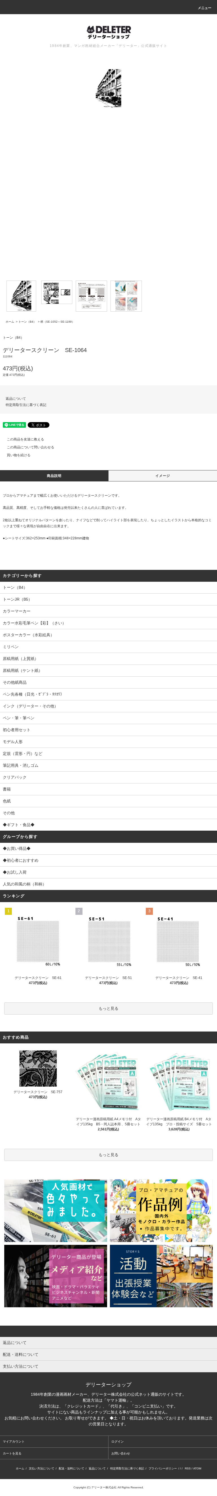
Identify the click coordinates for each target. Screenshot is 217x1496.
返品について (16, 399)
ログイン (117, 1441)
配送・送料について (71, 1468)
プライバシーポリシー (163, 1468)
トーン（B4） (27, 321)
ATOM (197, 1468)
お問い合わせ (120, 1453)
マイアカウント (14, 1441)
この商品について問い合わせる (30, 447)
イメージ (162, 476)
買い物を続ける (19, 455)
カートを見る (12, 1453)
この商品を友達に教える (25, 439)
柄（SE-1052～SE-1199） (57, 321)
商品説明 (54, 476)
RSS (188, 1468)
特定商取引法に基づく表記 (26, 405)
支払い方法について (41, 1468)
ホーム (10, 321)
